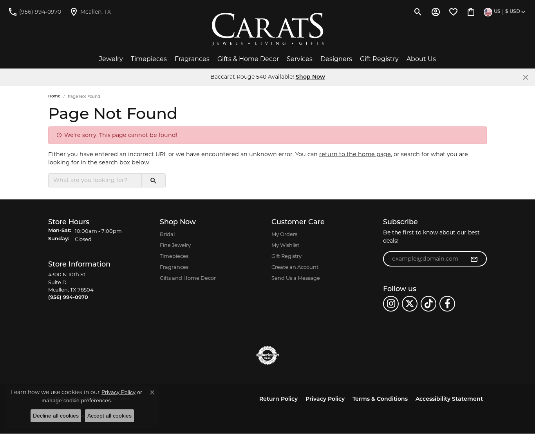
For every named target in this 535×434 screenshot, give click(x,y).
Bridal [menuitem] (167, 234)
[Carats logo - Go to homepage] (268, 29)
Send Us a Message (295, 278)
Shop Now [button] (310, 77)
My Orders (284, 234)
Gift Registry (379, 59)
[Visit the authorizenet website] (267, 355)
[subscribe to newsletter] (474, 259)
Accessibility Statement (449, 399)
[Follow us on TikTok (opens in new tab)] (428, 304)
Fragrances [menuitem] (174, 267)
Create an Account (294, 267)
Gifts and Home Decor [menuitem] (188, 278)
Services (300, 59)
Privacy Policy (325, 399)
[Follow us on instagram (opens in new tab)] (391, 304)
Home (54, 96)
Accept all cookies (109, 415)
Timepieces (149, 59)
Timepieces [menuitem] (174, 256)
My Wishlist (285, 245)
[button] (418, 12)
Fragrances (192, 59)
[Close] (525, 77)
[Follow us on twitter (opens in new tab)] (410, 304)
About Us (421, 59)
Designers (336, 59)
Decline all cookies (56, 415)
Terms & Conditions (380, 399)
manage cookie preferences (76, 400)
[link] (34, 12)
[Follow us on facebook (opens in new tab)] (447, 304)
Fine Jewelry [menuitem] (175, 245)
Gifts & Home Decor (248, 59)
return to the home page (355, 154)
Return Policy (278, 399)
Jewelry (111, 59)
